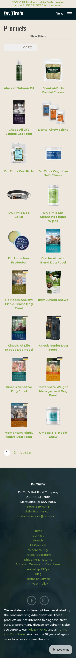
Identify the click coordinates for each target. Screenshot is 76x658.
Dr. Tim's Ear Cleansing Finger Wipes (53, 217)
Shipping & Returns (38, 559)
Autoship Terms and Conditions (38, 564)
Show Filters (38, 36)
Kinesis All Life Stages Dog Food (19, 347)
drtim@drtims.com (38, 511)
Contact (38, 535)
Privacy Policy (38, 583)
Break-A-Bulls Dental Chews (53, 90)
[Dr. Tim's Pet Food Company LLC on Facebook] (31, 600)
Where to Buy (38, 550)
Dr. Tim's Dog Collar (19, 215)
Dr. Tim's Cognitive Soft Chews (53, 173)
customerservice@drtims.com (38, 516)
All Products (38, 545)
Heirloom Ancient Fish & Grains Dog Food (19, 304)
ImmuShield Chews (53, 300)
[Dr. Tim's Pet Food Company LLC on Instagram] (44, 600)
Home (38, 531)
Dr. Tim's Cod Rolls (19, 171)
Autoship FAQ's (38, 569)
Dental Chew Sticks (53, 129)
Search (38, 540)
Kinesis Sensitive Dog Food (19, 389)
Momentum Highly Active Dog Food (18, 435)
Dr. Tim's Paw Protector (19, 260)
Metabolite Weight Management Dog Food (53, 391)
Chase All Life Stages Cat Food (19, 132)
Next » (25, 453)
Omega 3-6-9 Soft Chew (53, 435)
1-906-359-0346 (38, 506)
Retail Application (38, 555)
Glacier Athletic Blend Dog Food (53, 260)
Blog (38, 574)
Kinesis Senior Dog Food (53, 347)
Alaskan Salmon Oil (19, 88)
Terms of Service (38, 579)
